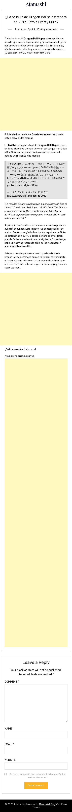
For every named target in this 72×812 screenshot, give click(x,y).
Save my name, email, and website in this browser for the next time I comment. (37, 776)
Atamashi (36, 4)
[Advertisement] (36, 94)
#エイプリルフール (27, 181)
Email (9, 744)
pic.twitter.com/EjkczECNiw (22, 185)
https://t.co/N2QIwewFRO (21, 178)
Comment (12, 681)
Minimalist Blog (47, 804)
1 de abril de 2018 (37, 195)
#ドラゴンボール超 (46, 178)
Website (10, 760)
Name (9, 728)
